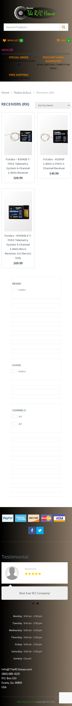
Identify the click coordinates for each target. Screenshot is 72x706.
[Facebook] (32, 530)
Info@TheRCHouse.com (16, 669)
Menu (5, 50)
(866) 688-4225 (10, 674)
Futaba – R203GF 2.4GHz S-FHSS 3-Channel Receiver (54, 163)
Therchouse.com (26, 701)
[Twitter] (40, 530)
